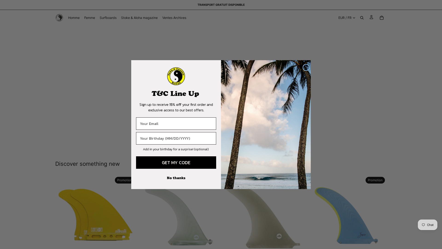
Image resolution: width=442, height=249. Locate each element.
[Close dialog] (306, 67)
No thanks (176, 178)
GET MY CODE (176, 162)
